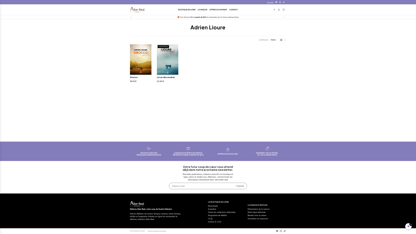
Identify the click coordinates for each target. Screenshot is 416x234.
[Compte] (278, 9)
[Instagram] (280, 2)
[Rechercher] (274, 9)
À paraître (212, 209)
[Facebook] (276, 2)
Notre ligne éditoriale (257, 212)
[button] (274, 40)
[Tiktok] (284, 2)
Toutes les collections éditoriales (222, 212)
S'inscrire (240, 186)
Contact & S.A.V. (214, 221)
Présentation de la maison (259, 209)
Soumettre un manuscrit (258, 218)
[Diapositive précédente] (130, 17)
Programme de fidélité (217, 215)
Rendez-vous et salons (257, 215)
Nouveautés (213, 206)
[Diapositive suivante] (283, 17)
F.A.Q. (210, 218)
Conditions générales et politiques (156, 231)
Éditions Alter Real (140, 231)
